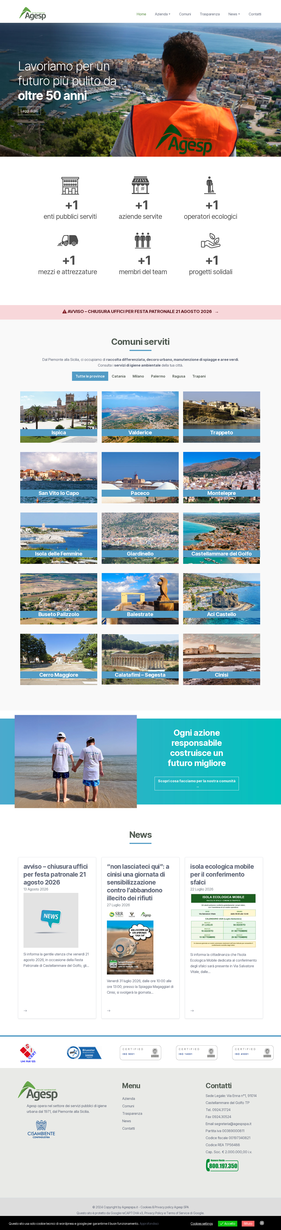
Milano (138, 376)
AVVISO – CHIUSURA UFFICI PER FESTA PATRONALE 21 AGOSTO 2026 (143, 311)
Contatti (255, 14)
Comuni (185, 14)
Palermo (158, 376)
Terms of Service (177, 1213)
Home (141, 14)
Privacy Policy (153, 1213)
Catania (119, 376)
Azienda (161, 14)
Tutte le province (90, 376)
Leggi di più (29, 111)
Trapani (199, 376)
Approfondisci (149, 1223)
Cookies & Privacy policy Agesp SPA (164, 1207)
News (233, 14)
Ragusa (178, 376)
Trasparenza (210, 14)
